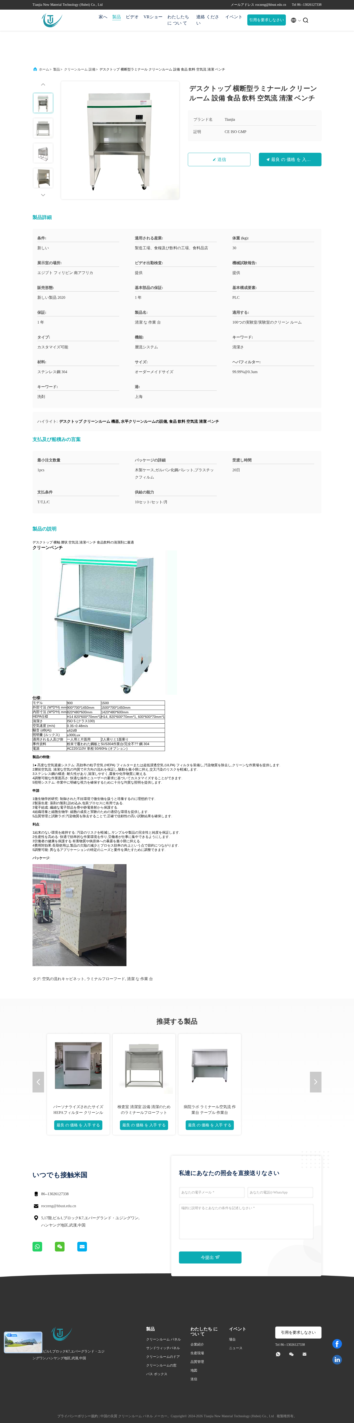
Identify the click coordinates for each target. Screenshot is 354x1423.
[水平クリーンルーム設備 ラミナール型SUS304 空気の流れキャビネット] (78, 1065)
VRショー (153, 16)
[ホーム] (52, 20)
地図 (193, 1370)
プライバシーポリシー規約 (77, 1416)
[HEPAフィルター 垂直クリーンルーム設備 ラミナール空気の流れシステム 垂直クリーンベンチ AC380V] (210, 1065)
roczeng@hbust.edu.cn (58, 1206)
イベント (234, 16)
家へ (103, 16)
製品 (116, 16)
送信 (221, 159)
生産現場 (197, 1353)
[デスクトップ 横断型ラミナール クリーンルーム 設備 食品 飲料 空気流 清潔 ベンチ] (120, 140)
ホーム (44, 69)
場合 (232, 1339)
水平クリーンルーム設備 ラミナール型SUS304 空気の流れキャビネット (78, 1112)
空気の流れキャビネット (63, 979)
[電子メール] (88, 1250)
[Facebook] (337, 1343)
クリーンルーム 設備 (79, 69)
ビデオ (132, 16)
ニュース (236, 1348)
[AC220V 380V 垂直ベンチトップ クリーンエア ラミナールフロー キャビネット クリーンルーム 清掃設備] (144, 1065)
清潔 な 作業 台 (140, 979)
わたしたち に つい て (178, 20)
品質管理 (197, 1362)
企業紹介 (197, 1344)
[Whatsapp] (44, 1250)
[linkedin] (337, 1359)
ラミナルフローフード (105, 979)
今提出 (208, 1257)
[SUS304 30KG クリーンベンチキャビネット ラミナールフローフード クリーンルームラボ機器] (275, 1065)
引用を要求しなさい (266, 20)
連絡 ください (207, 20)
